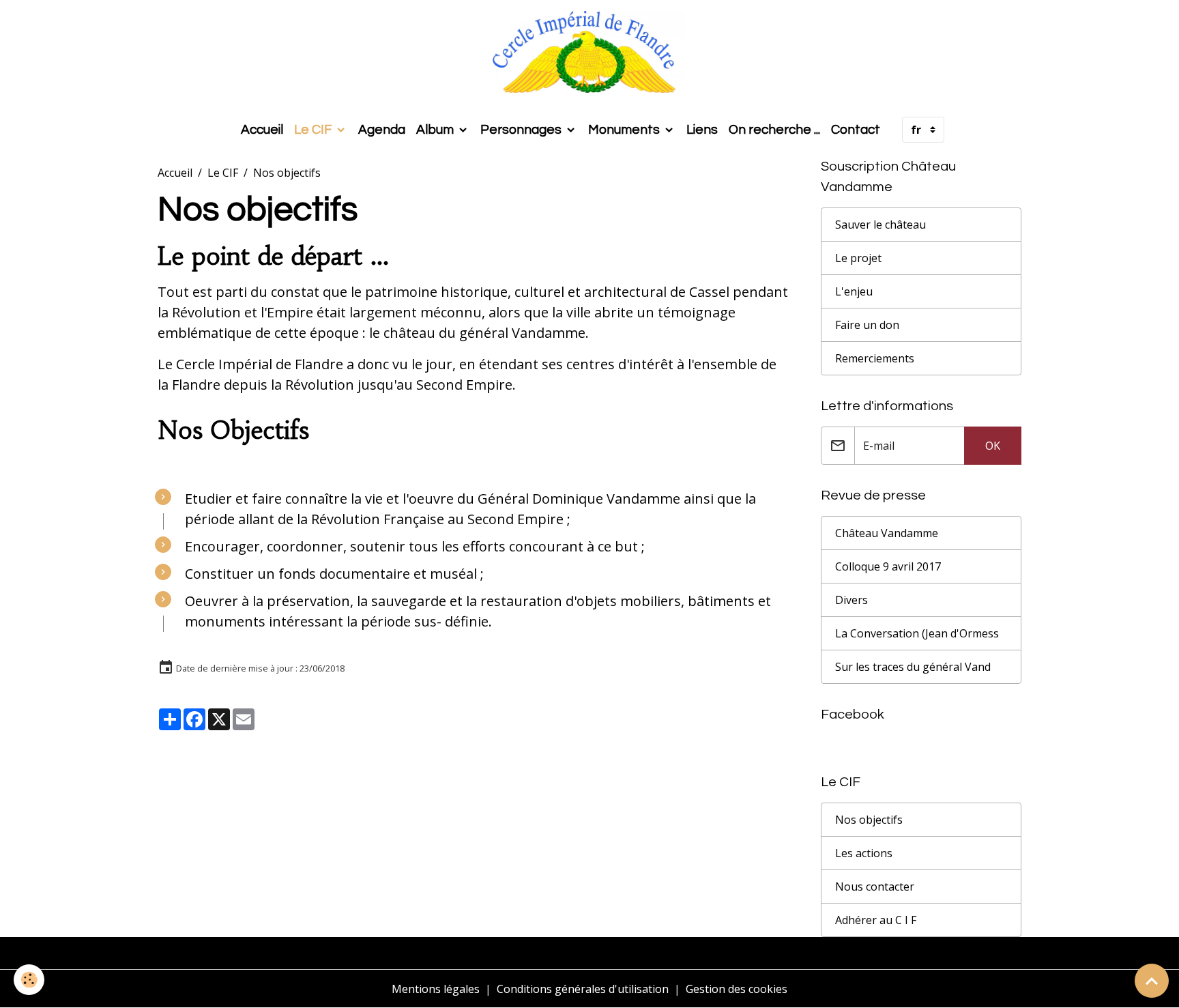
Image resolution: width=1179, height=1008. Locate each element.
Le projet (858, 257)
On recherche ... (774, 129)
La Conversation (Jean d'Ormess (917, 633)
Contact (855, 129)
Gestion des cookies (736, 988)
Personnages (522, 129)
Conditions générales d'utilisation (583, 988)
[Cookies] (29, 979)
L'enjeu (854, 291)
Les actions (863, 853)
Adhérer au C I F (875, 919)
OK (992, 445)
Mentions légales (436, 988)
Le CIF (314, 129)
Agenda (381, 129)
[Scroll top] (1152, 981)
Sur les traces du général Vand (913, 666)
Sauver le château (880, 224)
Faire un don (867, 324)
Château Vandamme (886, 533)
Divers (851, 599)
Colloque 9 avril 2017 (888, 566)
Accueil (262, 129)
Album (436, 129)
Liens (702, 129)
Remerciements (874, 358)
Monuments (625, 129)
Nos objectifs (869, 819)
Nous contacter (874, 886)
